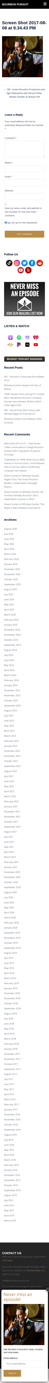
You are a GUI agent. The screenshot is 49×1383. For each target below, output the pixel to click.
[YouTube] (20, 269)
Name (9, 162)
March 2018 (10, 1038)
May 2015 (9, 1210)
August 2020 (10, 892)
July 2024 (8, 655)
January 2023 (10, 746)
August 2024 (10, 650)
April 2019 (9, 973)
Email (8, 176)
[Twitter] (24, 262)
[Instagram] (16, 262)
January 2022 (10, 806)
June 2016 (9, 1144)
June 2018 (9, 1023)
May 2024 (9, 665)
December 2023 (12, 690)
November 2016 (12, 1119)
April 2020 (9, 912)
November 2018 (12, 998)
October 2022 (11, 761)
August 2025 (10, 589)
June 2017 (9, 1084)
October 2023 (11, 700)
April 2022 (9, 791)
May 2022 (9, 786)
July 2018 (8, 1018)
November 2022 (12, 756)
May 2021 (9, 846)
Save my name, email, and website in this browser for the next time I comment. (23, 212)
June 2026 (9, 538)
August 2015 (10, 1195)
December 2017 (12, 1053)
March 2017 (10, 1099)
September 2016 (12, 1129)
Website (9, 190)
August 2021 (10, 831)
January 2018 (10, 1048)
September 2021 (12, 826)
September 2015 (12, 1190)
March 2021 (10, 857)
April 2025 (9, 609)
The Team (7, 1260)
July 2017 (8, 1079)
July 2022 (8, 776)
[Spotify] (20, 337)
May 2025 (9, 604)
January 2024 (10, 685)
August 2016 (10, 1134)
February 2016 (11, 1165)
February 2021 (11, 862)
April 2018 (9, 1033)
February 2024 (11, 680)
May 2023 (9, 725)
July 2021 (8, 836)
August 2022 (10, 771)
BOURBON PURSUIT (15, 4)
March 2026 (10, 554)
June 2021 (9, 841)
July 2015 (8, 1200)
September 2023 (12, 705)
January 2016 (10, 1170)
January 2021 (10, 867)
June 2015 (9, 1205)
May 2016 (9, 1149)
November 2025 (12, 574)
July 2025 (8, 594)
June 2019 (9, 963)
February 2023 (11, 740)
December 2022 (12, 750)
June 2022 (9, 781)
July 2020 (8, 897)
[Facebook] (32, 262)
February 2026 (11, 559)
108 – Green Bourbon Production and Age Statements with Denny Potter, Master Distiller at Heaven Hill (26, 93)
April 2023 (9, 730)
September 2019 (12, 947)
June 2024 (9, 660)
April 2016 (9, 1154)
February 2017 (11, 1104)
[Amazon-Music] (28, 337)
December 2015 (12, 1175)
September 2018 (12, 1008)
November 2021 (12, 816)
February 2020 (11, 922)
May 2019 (9, 968)
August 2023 (10, 710)
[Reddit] (39, 262)
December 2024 (12, 629)
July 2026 (8, 533)
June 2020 (9, 902)
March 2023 (10, 735)
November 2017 (12, 1059)
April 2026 (9, 548)
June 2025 (9, 599)
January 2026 (10, 564)
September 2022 (12, 766)
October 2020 (11, 882)
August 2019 (10, 952)
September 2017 (12, 1069)
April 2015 (9, 1215)
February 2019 (11, 983)
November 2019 (12, 937)
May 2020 (9, 907)
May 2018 (9, 1028)
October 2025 (11, 579)
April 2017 (9, 1094)
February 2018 (11, 1043)
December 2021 (12, 811)
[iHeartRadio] (37, 337)
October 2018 (11, 1003)
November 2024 (12, 634)
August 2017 (10, 1074)
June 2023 (9, 720)
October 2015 (11, 1185)
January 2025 (10, 624)
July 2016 (8, 1139)
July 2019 (8, 957)
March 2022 (10, 796)
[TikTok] (9, 262)
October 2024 (11, 639)
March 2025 (10, 614)
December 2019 (12, 932)
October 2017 (11, 1064)
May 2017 (9, 1089)
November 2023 (12, 695)
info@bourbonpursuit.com (15, 1280)
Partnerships (33, 1270)
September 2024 (12, 644)
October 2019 (11, 942)
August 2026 (10, 528)
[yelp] (28, 269)
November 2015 (12, 1180)
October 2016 (11, 1124)
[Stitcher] (28, 344)
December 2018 (12, 993)
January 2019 (10, 988)
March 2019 (10, 978)
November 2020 (12, 877)
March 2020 (10, 917)
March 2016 (10, 1159)
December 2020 (12, 872)
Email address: (11, 1358)
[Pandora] (20, 344)
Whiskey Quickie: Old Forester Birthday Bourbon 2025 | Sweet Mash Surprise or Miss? (23, 495)
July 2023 (8, 715)
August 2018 (10, 1013)
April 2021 (9, 851)
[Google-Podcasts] (12, 344)
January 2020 (10, 927)
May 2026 (9, 544)
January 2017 (10, 1109)
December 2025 (12, 569)
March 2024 (10, 675)
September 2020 (12, 887)
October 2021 (11, 821)
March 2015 (10, 1220)
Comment (10, 138)
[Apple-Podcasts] (12, 337)
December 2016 (12, 1114)
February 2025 (11, 619)
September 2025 (12, 584)
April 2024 (9, 670)
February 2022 (11, 801)
